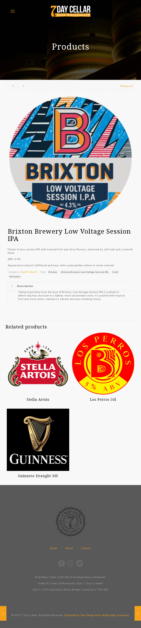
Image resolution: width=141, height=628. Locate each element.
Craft (115, 272)
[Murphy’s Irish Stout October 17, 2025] (138, 613)
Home (53, 548)
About (69, 548)
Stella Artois (38, 399)
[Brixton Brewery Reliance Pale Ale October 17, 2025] (3, 613)
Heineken (15, 276)
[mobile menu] (13, 11)
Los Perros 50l (103, 399)
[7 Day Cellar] (70, 11)
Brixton (53, 272)
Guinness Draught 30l (38, 475)
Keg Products (29, 271)
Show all (127, 86)
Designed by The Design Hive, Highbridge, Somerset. (97, 615)
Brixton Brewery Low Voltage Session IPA (84, 272)
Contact (86, 548)
